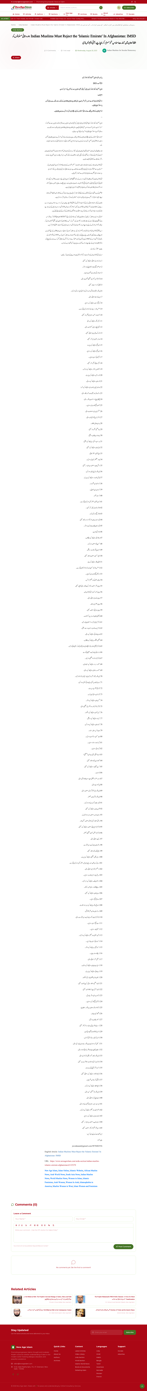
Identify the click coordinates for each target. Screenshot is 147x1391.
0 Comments (51, 50)
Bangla (98, 1360)
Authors (57, 1357)
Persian (99, 1373)
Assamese (100, 1367)
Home (13, 25)
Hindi (98, 1354)
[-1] (34, 1225)
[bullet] (44, 1225)
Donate (120, 1351)
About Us (57, 1354)
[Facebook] (13, 1374)
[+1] (37, 1225)
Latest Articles (80, 1351)
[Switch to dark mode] (119, 8)
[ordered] (41, 1225)
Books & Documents (82, 1367)
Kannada (99, 1370)
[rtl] (30, 1225)
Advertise (121, 1354)
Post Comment (124, 1247)
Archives (57, 1360)
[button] (26, 1225)
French (99, 1377)
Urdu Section (23, 25)
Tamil (98, 1364)
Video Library (80, 1354)
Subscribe (130, 1332)
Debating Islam (80, 1370)
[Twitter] (18, 1374)
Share (17, 58)
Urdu (98, 1351)
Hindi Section (80, 1360)
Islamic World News (82, 1364)
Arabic (98, 1357)
